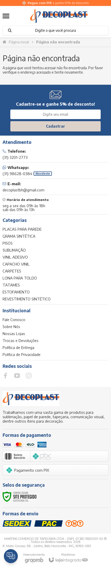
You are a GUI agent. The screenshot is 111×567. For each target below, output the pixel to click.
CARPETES (12, 271)
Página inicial (19, 42)
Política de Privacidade (22, 354)
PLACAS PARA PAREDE (22, 229)
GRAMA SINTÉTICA (19, 236)
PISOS (8, 243)
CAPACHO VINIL (16, 264)
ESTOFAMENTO (16, 292)
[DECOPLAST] (59, 16)
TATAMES (11, 285)
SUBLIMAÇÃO (14, 250)
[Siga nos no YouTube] (17, 375)
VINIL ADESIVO (15, 257)
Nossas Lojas (14, 333)
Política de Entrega (18, 347)
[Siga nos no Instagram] (28, 375)
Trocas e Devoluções (20, 340)
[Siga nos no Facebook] (5, 375)
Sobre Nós (11, 326)
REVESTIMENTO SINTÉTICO (27, 299)
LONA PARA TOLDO (20, 278)
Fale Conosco (14, 319)
